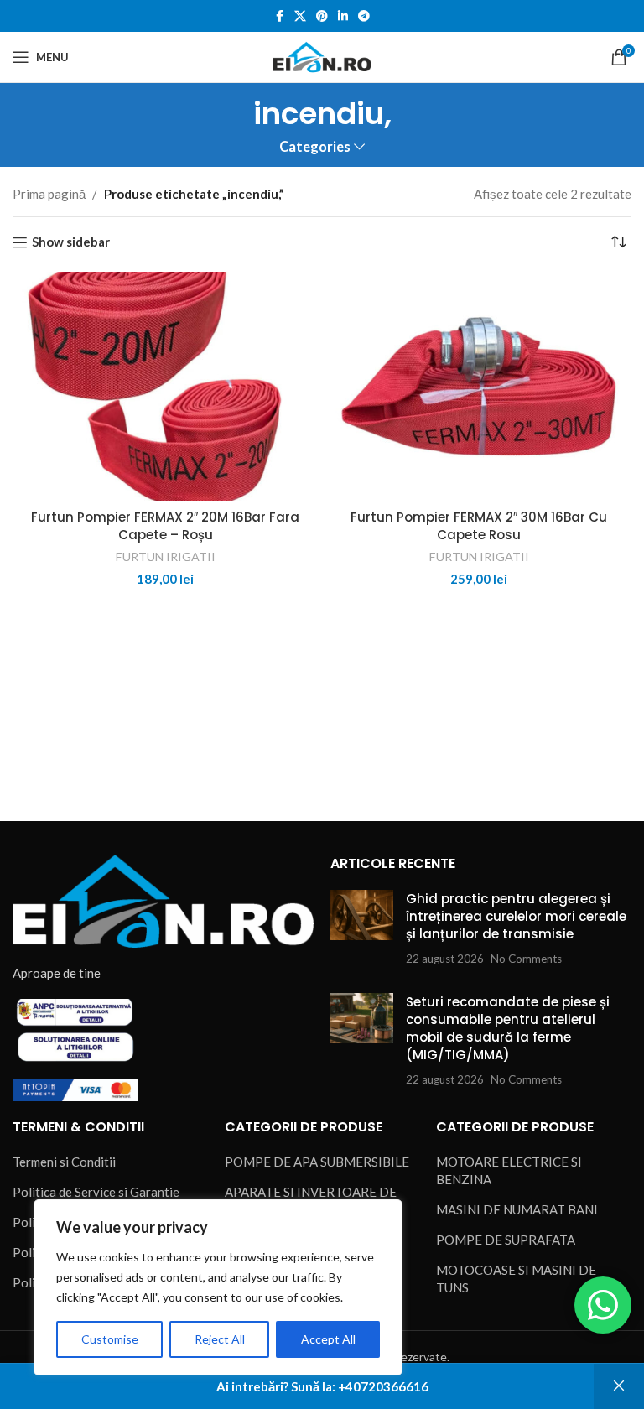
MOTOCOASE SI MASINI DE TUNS (516, 1278)
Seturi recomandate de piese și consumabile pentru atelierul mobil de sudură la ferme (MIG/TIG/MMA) (508, 1028)
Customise (109, 1339)
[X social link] (300, 16)
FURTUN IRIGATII (166, 556)
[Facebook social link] (279, 16)
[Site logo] (322, 55)
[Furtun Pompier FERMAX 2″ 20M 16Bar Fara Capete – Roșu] (165, 386)
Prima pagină (49, 193)
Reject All (220, 1339)
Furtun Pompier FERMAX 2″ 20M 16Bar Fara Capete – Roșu (165, 525)
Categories (315, 147)
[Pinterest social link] (322, 16)
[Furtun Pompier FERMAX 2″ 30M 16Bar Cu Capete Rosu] (478, 386)
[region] (218, 1287)
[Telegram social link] (364, 16)
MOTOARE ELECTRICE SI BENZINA (509, 1170)
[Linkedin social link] (343, 16)
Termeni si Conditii (64, 1161)
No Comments (526, 958)
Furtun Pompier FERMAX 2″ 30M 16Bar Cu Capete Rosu (479, 525)
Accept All (328, 1339)
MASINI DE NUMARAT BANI (517, 1209)
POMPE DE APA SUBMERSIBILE (317, 1161)
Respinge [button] (619, 1386)
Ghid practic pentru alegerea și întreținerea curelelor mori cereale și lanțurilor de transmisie (516, 916)
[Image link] (163, 899)
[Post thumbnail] (361, 928)
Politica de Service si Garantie (96, 1191)
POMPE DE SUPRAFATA (505, 1239)
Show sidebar (71, 242)
